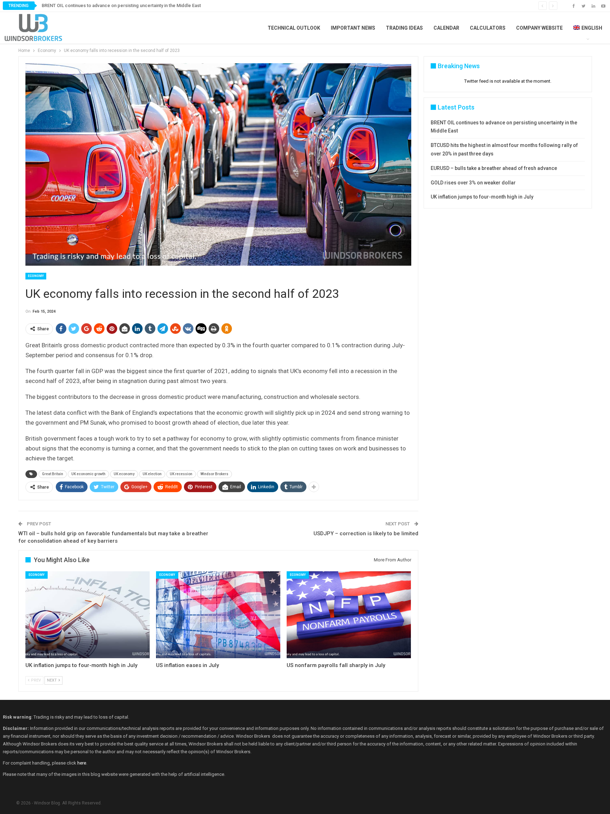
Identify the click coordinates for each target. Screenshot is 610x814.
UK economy (124, 474)
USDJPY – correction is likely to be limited (365, 533)
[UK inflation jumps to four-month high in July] (87, 615)
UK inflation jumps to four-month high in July (482, 197)
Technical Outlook (294, 28)
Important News (353, 28)
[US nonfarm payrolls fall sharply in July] (349, 615)
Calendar (446, 28)
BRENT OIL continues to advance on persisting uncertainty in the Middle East (121, 5)
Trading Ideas (404, 28)
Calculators (488, 28)
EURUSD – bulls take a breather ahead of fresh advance (494, 168)
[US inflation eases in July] (218, 615)
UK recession (181, 474)
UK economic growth (88, 474)
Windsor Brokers (214, 474)
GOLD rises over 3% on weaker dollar (473, 182)
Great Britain (52, 474)
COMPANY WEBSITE (539, 28)
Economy (36, 276)
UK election (152, 474)
